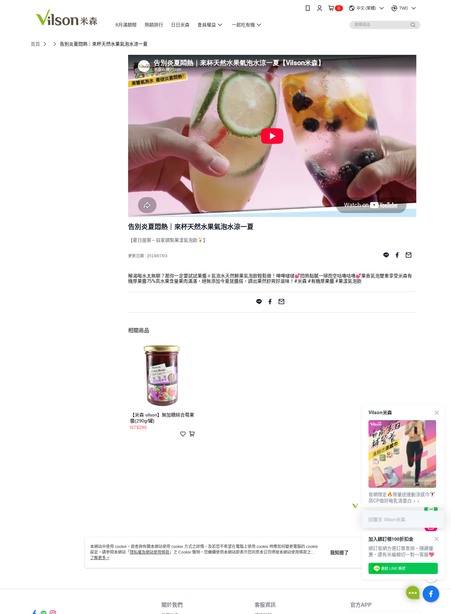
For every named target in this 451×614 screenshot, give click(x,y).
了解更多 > (99, 558)
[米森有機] (67, 17)
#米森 (300, 281)
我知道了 (339, 552)
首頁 (35, 44)
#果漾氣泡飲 (348, 281)
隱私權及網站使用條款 (149, 552)
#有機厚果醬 (321, 281)
